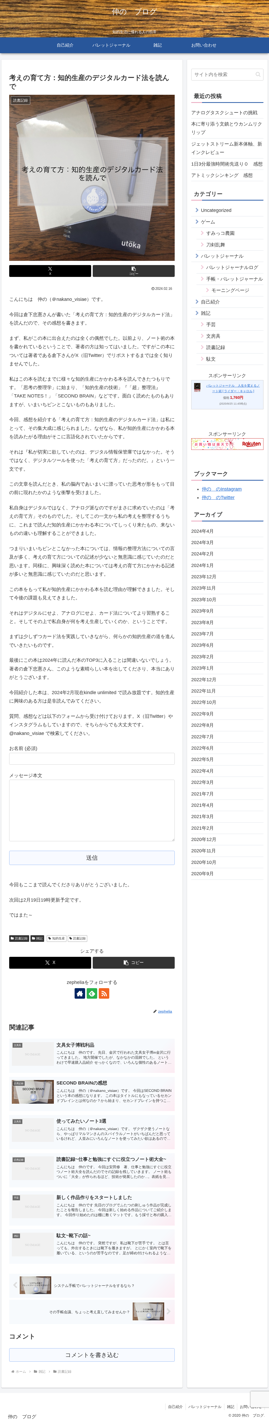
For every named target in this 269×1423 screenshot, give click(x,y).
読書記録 (21, 938)
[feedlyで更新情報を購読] (92, 993)
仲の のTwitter (218, 497)
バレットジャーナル (204, 1407)
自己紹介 (175, 1407)
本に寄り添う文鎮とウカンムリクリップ (226, 128)
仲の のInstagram (222, 489)
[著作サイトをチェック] (80, 993)
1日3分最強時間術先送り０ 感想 (227, 164)
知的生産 (58, 938)
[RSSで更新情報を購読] (104, 993)
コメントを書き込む (92, 1355)
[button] (134, 271)
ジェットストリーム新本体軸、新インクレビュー (226, 148)
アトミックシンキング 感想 (222, 175)
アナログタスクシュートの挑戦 (224, 112)
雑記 (39, 938)
